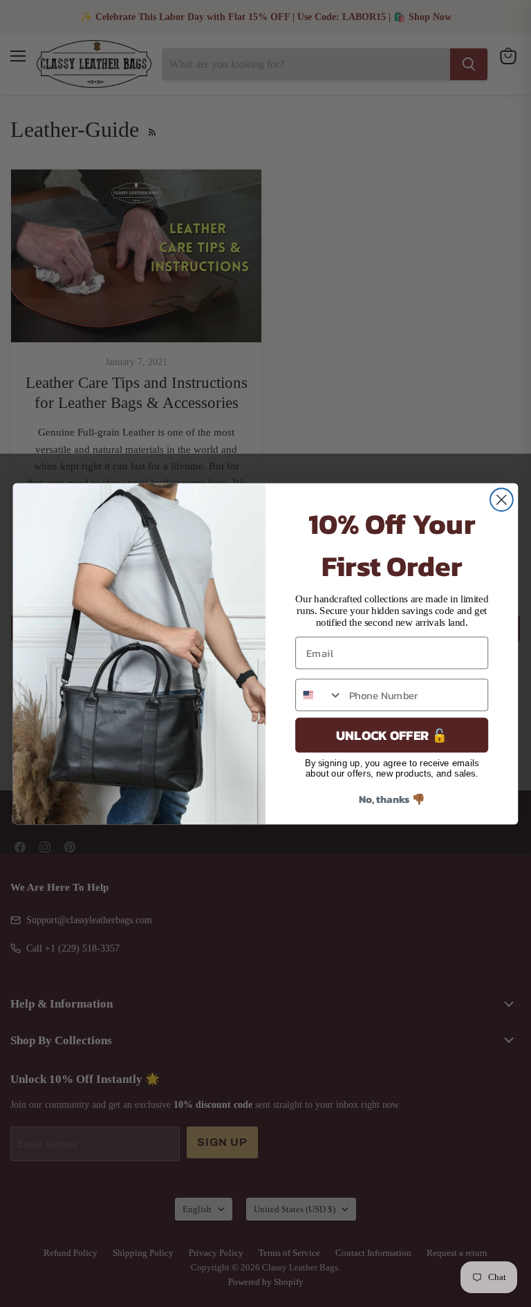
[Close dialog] (501, 499)
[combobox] (319, 694)
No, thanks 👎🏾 (392, 798)
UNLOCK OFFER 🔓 (391, 734)
